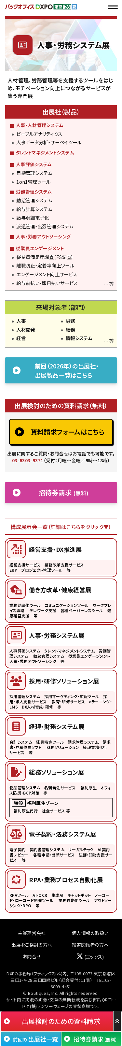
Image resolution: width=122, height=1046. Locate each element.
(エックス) (93, 956)
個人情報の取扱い (90, 933)
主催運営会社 (32, 933)
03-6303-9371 (27, 460)
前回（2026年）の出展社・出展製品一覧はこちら (67, 370)
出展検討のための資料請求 (61, 1021)
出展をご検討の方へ (31, 944)
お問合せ (32, 956)
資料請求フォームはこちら (67, 432)
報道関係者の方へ (90, 944)
